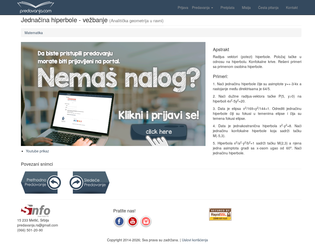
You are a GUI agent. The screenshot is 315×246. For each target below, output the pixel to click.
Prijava (183, 7)
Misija (246, 7)
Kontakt (292, 7)
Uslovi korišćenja (195, 239)
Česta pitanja (268, 7)
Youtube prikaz (37, 150)
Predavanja (201, 7)
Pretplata (227, 7)
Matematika (34, 32)
